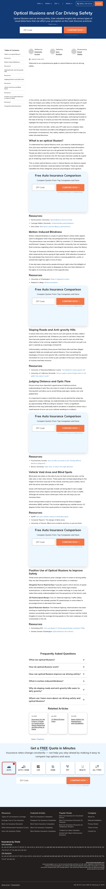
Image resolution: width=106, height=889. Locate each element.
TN (3, 850)
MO (64, 847)
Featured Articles (37, 813)
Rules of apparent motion (60, 279)
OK (91, 847)
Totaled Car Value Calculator (69, 830)
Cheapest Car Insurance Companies (43, 820)
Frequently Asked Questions (12, 106)
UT (8, 850)
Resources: (7, 58)
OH (85, 856)
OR (93, 847)
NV (73, 847)
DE (21, 847)
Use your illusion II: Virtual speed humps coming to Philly (64, 628)
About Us (91, 817)
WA (16, 850)
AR (10, 847)
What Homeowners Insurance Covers (15, 828)
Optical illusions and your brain (61, 220)
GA (28, 847)
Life (55, 3)
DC (23, 847)
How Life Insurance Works (11, 831)
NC (85, 847)
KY (43, 847)
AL (3, 847)
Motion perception (51, 282)
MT (67, 847)
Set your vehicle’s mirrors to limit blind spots (52, 517)
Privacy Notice (93, 824)
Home (47, 3)
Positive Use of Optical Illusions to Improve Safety (13, 97)
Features (40, 739)
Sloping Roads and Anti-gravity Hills (13, 70)
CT (18, 847)
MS (62, 847)
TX (5, 850)
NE (70, 847)
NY (83, 847)
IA (38, 847)
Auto (39, 3)
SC (101, 847)
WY (25, 850)
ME (48, 847)
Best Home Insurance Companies (42, 824)
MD (51, 847)
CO (15, 847)
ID (33, 847)
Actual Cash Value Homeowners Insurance (70, 834)
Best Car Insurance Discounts (12, 824)
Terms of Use (82, 35)
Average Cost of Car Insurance (13, 820)
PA (96, 847)
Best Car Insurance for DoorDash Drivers (71, 817)
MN (59, 847)
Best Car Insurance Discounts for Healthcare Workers (71, 826)
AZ (8, 847)
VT (10, 850)
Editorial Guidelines (94, 820)
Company (92, 813)
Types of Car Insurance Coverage (14, 817)
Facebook (3, 879)
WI (22, 850)
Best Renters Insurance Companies (43, 831)
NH (75, 847)
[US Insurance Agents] (16, 3)
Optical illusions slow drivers (63, 631)
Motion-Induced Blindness (12, 62)
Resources (6, 813)
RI (98, 847)
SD (103, 847)
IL (34, 847)
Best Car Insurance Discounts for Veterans (71, 821)
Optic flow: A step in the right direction (59, 467)
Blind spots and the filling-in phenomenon (55, 226)
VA (13, 850)
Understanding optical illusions (63, 223)
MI (56, 847)
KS (41, 847)
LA (45, 847)
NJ (78, 847)
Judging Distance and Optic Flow (14, 79)
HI (30, 847)
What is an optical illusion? (12, 54)
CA (13, 847)
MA (54, 847)
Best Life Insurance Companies (41, 828)
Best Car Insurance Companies (41, 817)
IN (36, 847)
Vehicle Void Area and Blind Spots (12, 88)
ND (88, 847)
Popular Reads (65, 813)
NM (80, 847)
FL (26, 847)
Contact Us (92, 831)
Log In (98, 4)
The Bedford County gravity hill (73, 370)
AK (5, 847)
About (68, 3)
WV (19, 850)
